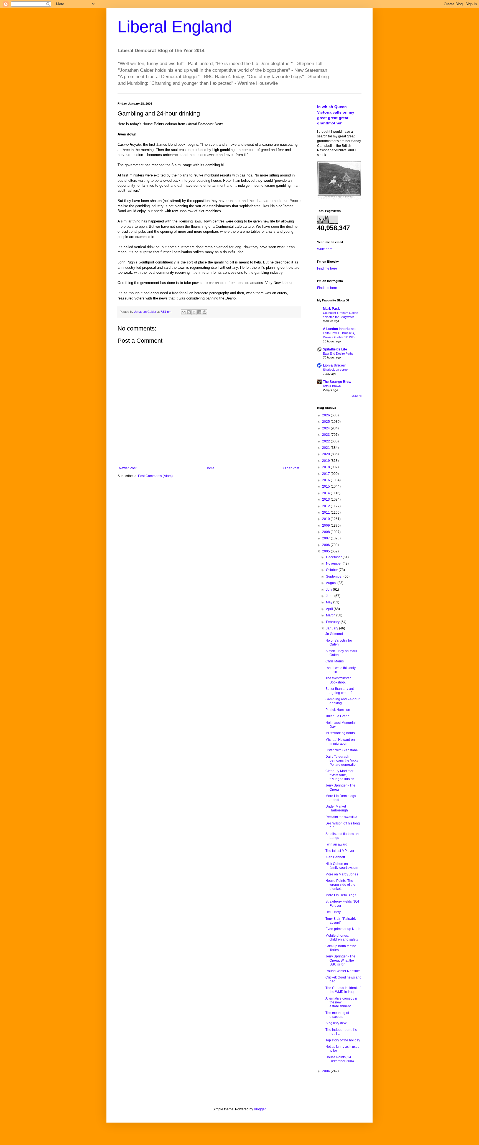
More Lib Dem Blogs (340, 895)
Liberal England (175, 26)
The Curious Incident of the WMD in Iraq (342, 990)
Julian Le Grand (337, 716)
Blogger (260, 1109)
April (330, 609)
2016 (326, 480)
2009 (326, 525)
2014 (326, 493)
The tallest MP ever (339, 851)
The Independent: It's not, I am (341, 1032)
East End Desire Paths (338, 353)
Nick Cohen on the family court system (341, 866)
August (331, 583)
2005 (326, 551)
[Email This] (183, 312)
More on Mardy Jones (341, 874)
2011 (326, 512)
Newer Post (127, 468)
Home (210, 468)
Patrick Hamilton (337, 710)
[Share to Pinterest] (204, 312)
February (333, 622)
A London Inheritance (339, 329)
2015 (326, 486)
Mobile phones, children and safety (341, 937)
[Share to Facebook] (199, 312)
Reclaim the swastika (341, 817)
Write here (325, 249)
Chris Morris (334, 661)
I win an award (336, 844)
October (332, 570)
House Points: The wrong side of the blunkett (340, 885)
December (334, 557)
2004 (326, 1071)
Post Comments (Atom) (155, 476)
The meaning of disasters (337, 1015)
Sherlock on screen (336, 369)
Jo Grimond (334, 634)
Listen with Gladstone (341, 750)
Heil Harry (333, 912)
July (329, 589)
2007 (326, 538)
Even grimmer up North (342, 929)
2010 (326, 519)
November (334, 563)
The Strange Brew (337, 382)
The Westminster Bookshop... (338, 680)
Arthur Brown (332, 386)
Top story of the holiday (342, 1040)
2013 (326, 499)
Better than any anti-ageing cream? (340, 691)
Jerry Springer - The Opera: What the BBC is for (340, 960)
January (332, 628)
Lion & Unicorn (334, 365)
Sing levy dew (335, 1023)
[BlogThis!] (189, 312)
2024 (326, 428)
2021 (326, 448)
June (330, 596)
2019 (326, 461)
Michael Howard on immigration (340, 742)
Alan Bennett (335, 857)
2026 (326, 415)
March (331, 615)
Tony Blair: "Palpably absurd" (340, 920)
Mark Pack (331, 309)
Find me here (327, 268)
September (334, 576)
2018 (326, 467)
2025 (326, 422)
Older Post (291, 468)
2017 (326, 474)
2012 (326, 506)
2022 (326, 441)
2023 (326, 435)
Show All (356, 396)
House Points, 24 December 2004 (339, 1059)
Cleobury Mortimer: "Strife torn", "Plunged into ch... (341, 775)
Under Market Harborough (336, 808)
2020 (326, 454)
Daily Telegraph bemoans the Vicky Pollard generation (341, 761)
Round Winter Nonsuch (343, 971)
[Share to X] (194, 312)
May (329, 602)
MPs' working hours (340, 733)
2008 (326, 532)
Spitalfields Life (335, 349)
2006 (326, 545)
